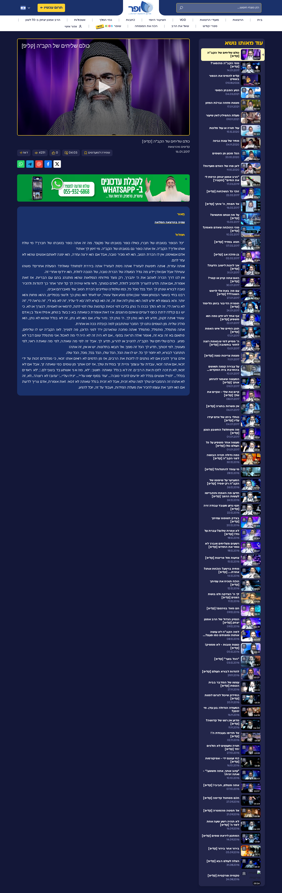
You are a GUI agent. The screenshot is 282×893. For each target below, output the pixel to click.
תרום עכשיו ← (51, 7)
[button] (103, 87)
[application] (103, 87)
